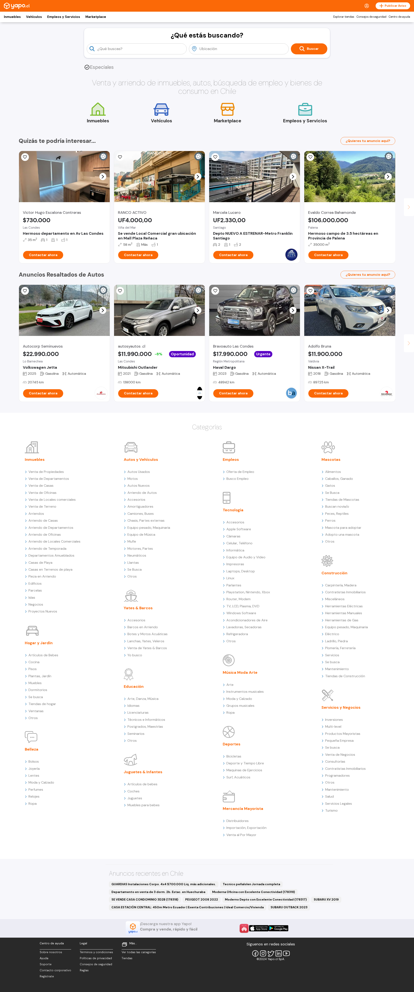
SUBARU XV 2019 (326, 899)
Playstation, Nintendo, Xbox (248, 592)
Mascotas (330, 459)
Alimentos (333, 471)
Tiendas (127, 958)
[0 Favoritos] (25, 291)
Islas (31, 597)
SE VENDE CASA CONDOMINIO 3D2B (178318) (144, 899)
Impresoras (235, 564)
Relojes (33, 796)
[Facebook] (255, 953)
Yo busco (134, 655)
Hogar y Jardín (39, 643)
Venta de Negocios (340, 754)
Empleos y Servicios (63, 17)
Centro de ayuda (399, 17)
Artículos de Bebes (43, 655)
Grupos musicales (240, 705)
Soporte (46, 964)
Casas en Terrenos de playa (50, 569)
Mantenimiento (337, 669)
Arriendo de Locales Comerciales (54, 541)
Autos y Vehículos (141, 459)
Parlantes (233, 585)
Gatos (330, 485)
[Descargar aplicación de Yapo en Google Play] (278, 928)
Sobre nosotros (51, 952)
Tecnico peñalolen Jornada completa (251, 884)
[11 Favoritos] (215, 157)
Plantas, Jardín (39, 676)
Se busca (35, 697)
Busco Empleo (237, 478)
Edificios (35, 583)
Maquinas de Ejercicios (244, 770)
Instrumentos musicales (245, 691)
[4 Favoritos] (25, 157)
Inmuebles (12, 17)
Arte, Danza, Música (142, 698)
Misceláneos (335, 599)
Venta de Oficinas (42, 492)
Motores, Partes (140, 548)
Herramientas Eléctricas (344, 606)
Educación (134, 686)
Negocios (35, 604)
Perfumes (35, 789)
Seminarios (135, 733)
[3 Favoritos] (310, 157)
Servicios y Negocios (341, 707)
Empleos (231, 459)
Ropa (32, 803)
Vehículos (34, 17)
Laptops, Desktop (240, 571)
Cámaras (233, 536)
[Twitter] (271, 953)
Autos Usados (138, 471)
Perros (330, 520)
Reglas (84, 970)
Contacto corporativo (55, 970)
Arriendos (36, 513)
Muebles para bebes (143, 805)
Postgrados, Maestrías (145, 726)
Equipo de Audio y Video (245, 557)
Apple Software (238, 529)
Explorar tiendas (343, 17)
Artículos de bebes (142, 784)
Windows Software (241, 613)
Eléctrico (332, 634)
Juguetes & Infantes (143, 772)
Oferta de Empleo (240, 471)
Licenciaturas (138, 712)
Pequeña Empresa (339, 740)
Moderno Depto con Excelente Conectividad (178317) (266, 899)
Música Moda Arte (240, 672)
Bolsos (33, 761)
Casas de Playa (40, 562)
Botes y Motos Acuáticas (147, 634)
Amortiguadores (140, 506)
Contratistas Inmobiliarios (345, 592)
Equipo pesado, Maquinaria (148, 527)
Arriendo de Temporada (47, 548)
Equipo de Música (141, 534)
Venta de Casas (40, 485)
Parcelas (35, 590)
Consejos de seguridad (371, 17)
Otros (33, 718)
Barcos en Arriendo (142, 627)
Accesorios (136, 499)
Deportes (231, 744)
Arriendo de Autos (142, 492)
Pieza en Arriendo (42, 576)
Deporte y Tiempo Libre (245, 763)
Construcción (334, 573)
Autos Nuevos (138, 485)
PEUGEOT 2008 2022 (201, 899)
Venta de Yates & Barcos (147, 648)
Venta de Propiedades (46, 471)
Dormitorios (37, 690)
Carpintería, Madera (340, 585)
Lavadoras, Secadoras (244, 627)
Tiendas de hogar (42, 704)
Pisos (32, 669)
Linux (230, 578)
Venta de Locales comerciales (52, 499)
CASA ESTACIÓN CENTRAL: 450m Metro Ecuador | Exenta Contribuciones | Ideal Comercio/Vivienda (187, 907)
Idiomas (133, 705)
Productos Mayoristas (342, 733)
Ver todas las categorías (139, 952)
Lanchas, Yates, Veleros (145, 641)
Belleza (31, 749)
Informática (235, 550)
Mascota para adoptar (343, 527)
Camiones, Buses (140, 513)
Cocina (33, 662)
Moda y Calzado (41, 782)
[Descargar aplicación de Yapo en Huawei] (244, 928)
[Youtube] (286, 953)
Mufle (131, 541)
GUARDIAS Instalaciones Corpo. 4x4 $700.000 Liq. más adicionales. (163, 884)
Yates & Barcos (138, 608)
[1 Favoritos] (120, 157)
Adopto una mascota (342, 534)
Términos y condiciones (96, 952)
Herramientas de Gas (341, 620)
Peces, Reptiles (337, 513)
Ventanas (36, 711)
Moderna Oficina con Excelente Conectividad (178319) (253, 892)
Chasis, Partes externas (146, 520)
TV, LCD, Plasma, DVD (242, 606)
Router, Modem (238, 599)
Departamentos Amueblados (51, 555)
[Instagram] (263, 953)
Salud (329, 796)
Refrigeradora (237, 634)
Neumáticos (136, 555)
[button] (102, 176)
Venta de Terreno (42, 506)
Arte (230, 684)
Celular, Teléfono (239, 543)
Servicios (332, 655)
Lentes (33, 775)
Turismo (331, 810)
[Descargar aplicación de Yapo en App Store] (259, 928)
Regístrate (47, 976)
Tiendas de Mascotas (342, 499)
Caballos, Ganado (339, 478)
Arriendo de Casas (43, 520)
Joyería (34, 768)
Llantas (133, 562)
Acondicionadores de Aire (247, 620)
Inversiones (334, 719)
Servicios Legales (338, 803)
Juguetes (134, 798)
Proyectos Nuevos (42, 611)
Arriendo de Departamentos (50, 527)
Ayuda (44, 958)
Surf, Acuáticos (238, 777)
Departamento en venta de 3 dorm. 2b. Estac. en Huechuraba (158, 892)
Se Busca (134, 569)
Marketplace (95, 17)
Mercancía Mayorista (243, 808)
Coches (133, 791)
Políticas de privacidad (96, 958)
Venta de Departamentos (48, 478)
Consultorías (335, 761)
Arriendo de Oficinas (44, 534)
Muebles (35, 683)
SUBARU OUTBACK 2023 (289, 907)
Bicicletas (233, 756)
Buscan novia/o (337, 506)
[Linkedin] (278, 953)
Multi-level (333, 726)
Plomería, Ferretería (340, 648)
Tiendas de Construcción (345, 676)
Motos (132, 478)
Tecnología (233, 510)
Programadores (337, 775)
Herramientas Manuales (343, 613)
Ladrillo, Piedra (336, 641)
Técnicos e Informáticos (146, 719)
